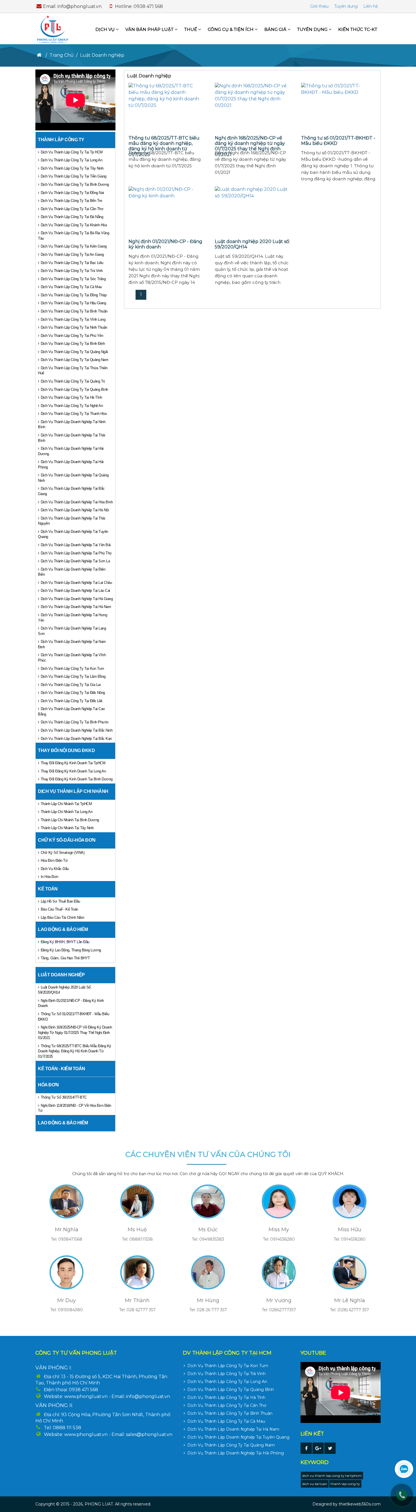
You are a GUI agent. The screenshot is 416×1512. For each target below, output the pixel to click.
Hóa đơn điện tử (54, 860)
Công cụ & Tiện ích (231, 29)
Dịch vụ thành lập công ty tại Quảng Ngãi (74, 352)
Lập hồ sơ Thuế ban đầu (60, 901)
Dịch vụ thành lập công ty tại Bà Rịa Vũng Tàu (73, 235)
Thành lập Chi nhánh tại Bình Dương (70, 820)
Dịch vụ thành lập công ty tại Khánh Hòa (74, 225)
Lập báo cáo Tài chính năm (62, 917)
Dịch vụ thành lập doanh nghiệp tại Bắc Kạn (76, 738)
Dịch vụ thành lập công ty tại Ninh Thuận (74, 327)
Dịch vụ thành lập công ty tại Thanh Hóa (74, 413)
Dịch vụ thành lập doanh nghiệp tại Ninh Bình (71, 424)
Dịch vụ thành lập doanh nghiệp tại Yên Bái (76, 545)
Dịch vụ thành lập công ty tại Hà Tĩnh (71, 397)
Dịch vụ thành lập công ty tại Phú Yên (72, 335)
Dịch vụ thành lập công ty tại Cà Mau (71, 287)
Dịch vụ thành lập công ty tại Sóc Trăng (73, 279)
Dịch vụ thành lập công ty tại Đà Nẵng (72, 217)
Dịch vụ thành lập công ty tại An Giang (72, 254)
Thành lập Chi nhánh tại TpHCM (66, 804)
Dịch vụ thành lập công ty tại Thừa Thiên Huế (73, 370)
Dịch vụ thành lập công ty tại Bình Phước (75, 722)
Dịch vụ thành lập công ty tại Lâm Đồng (73, 676)
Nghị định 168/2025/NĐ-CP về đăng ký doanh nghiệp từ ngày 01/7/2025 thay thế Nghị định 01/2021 (75, 1032)
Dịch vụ (105, 29)
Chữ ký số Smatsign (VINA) (63, 852)
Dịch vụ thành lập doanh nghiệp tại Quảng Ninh (73, 478)
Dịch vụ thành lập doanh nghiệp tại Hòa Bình (77, 502)
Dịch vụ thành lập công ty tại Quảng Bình (74, 389)
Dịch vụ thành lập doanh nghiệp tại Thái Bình (71, 438)
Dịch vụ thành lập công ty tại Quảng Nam (74, 360)
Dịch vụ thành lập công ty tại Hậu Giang (73, 303)
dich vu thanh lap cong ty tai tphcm (332, 1475)
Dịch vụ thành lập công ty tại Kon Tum (72, 668)
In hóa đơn (49, 877)
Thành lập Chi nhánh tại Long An (67, 812)
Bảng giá (276, 29)
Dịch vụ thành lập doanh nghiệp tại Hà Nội (75, 510)
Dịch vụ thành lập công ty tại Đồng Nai (72, 193)
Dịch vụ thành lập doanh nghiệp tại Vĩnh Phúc (72, 657)
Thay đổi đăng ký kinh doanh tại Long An (73, 771)
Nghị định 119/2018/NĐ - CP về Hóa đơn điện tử (74, 1108)
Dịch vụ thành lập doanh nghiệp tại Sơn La (75, 561)
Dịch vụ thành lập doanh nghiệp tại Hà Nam (76, 607)
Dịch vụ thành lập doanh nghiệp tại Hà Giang (77, 599)
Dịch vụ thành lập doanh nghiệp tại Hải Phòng (71, 464)
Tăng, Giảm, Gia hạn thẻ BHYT (65, 958)
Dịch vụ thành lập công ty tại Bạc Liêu (72, 263)
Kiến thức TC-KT (357, 29)
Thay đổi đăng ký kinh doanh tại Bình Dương (77, 779)
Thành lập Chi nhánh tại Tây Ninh (67, 828)
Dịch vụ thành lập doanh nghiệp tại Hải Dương (71, 451)
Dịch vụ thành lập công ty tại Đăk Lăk (72, 701)
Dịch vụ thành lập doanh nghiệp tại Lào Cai (75, 590)
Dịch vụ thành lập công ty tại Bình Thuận (74, 311)
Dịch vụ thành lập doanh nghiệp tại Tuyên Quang (73, 534)
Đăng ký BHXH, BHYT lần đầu (65, 942)
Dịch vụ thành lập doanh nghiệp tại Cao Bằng (71, 711)
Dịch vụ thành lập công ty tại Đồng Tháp (74, 295)
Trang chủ (62, 55)
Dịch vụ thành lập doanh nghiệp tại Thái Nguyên (71, 521)
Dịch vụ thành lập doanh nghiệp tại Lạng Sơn (72, 631)
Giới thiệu (319, 6)
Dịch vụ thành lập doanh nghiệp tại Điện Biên (71, 572)
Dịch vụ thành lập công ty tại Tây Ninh (72, 168)
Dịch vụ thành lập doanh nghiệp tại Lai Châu (76, 582)
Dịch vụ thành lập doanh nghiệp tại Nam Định (72, 644)
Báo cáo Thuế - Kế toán (59, 909)
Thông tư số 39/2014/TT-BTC (64, 1097)
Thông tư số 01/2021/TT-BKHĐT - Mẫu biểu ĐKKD (73, 1016)
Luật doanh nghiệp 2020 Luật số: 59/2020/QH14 (64, 990)
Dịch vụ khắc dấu (55, 869)
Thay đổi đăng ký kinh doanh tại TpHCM (73, 763)
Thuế (191, 29)
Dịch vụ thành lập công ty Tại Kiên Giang (74, 246)
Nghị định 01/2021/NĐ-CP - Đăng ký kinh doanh (71, 1003)
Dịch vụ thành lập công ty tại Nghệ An (72, 406)
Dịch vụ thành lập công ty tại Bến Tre (71, 200)
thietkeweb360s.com (360, 1504)
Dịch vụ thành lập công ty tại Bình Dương (75, 184)
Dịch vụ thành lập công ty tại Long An (71, 160)
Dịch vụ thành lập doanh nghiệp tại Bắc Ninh (77, 730)
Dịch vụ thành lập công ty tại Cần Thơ (72, 209)
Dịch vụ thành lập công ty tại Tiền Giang (73, 176)
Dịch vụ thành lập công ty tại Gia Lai (71, 685)
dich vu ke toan (314, 1484)
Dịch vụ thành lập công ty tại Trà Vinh (72, 271)
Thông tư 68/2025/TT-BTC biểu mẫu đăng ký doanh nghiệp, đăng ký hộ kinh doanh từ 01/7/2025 (74, 1051)
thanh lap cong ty (345, 1484)
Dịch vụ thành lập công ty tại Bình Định (73, 343)
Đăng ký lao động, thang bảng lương (71, 950)
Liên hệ (370, 6)
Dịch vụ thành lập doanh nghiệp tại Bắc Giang (71, 491)
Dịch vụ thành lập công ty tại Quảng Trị (73, 381)
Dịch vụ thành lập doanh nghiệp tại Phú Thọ (76, 553)
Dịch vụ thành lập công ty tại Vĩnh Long (73, 319)
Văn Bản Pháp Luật (150, 29)
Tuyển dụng (346, 6)
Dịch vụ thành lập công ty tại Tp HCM (72, 152)
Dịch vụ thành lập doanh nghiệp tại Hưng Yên (72, 617)
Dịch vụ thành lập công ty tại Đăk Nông (73, 692)
